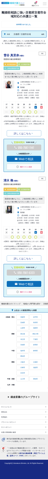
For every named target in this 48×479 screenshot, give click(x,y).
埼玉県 (22, 339)
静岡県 (35, 350)
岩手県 (35, 317)
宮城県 (22, 322)
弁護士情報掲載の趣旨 (8, 432)
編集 (42, 34)
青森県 (22, 317)
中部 (13, 350)
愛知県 (22, 356)
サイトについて (6, 407)
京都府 (35, 362)
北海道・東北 (10, 317)
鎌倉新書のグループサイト (25, 397)
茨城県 (22, 345)
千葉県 (35, 339)
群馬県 (35, 345)
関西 (13, 362)
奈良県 (22, 373)
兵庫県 (22, 367)
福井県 (22, 350)
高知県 (35, 379)
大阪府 (22, 362)
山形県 (22, 328)
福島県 (35, 328)
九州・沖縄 (11, 385)
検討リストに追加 (26, 167)
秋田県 (35, 322)
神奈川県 (35, 334)
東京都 (22, 334)
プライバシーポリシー (8, 422)
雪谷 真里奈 (14, 56)
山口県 (22, 379)
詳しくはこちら (22, 133)
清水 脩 (12, 181)
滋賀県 (35, 367)
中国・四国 (11, 379)
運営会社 (4, 412)
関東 (13, 334)
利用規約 (4, 417)
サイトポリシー (6, 427)
